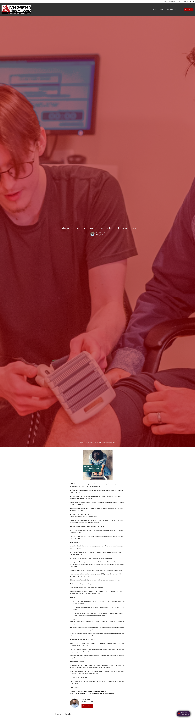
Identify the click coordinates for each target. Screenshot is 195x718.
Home (155, 9)
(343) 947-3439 (185, 1)
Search (165, 1)
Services (170, 9)
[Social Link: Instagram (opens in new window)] (193, 1)
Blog (179, 1)
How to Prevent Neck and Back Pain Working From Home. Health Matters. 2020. (94, 693)
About (162, 9)
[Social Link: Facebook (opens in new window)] (191, 1)
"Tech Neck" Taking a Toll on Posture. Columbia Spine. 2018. (88, 691)
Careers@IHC (172, 1)
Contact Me (87, 706)
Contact (178, 9)
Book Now (188, 9)
